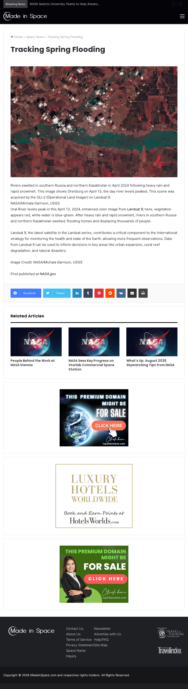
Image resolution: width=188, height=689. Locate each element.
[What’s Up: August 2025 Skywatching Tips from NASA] (151, 341)
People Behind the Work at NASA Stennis (33, 362)
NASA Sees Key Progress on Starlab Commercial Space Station (91, 365)
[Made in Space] (25, 16)
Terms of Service (78, 639)
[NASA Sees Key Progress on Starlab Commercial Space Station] (94, 341)
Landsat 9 (135, 209)
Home (18, 37)
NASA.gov (47, 274)
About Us (73, 634)
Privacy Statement (80, 645)
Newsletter (102, 628)
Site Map (101, 645)
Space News (35, 37)
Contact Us (74, 628)
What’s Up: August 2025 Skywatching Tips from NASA (150, 362)
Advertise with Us (107, 634)
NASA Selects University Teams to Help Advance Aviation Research (78, 4)
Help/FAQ (101, 639)
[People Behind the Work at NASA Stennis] (36, 341)
